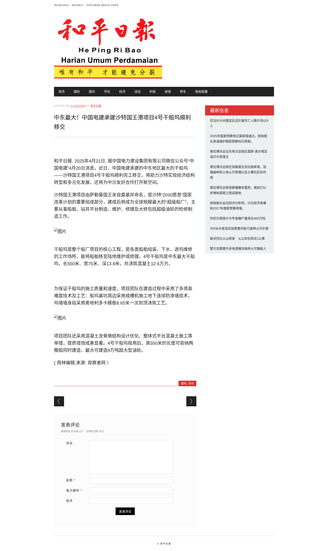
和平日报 (96, 105)
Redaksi (77, 5)
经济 (122, 91)
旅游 (168, 91)
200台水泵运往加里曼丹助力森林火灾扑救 (239, 228)
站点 (69, 500)
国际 (77, 91)
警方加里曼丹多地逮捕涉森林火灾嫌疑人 (238, 248)
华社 (107, 91)
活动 (137, 91)
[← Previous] (59, 401)
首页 (61, 91)
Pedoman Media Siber (102, 5)
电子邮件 (74, 490)
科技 (152, 91)
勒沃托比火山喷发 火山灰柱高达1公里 (237, 238)
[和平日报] (108, 77)
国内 (92, 91)
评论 (69, 443)
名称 (70, 480)
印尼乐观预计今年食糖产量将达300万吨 (237, 218)
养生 (183, 91)
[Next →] (191, 401)
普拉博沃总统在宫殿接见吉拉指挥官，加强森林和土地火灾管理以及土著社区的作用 (238, 172)
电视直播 (201, 91)
